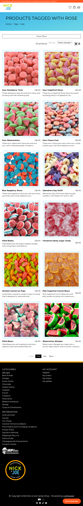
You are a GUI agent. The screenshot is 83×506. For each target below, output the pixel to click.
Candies (5, 378)
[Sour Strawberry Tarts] (21, 69)
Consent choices (9, 444)
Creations (6, 396)
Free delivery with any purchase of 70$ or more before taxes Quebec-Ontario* (29, 1)
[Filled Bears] (21, 320)
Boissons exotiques (10, 402)
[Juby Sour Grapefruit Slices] (62, 69)
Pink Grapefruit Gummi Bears (56, 291)
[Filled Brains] (21, 219)
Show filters (41, 36)
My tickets (47, 378)
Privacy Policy (8, 430)
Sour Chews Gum (51, 140)
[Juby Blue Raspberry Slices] (21, 169)
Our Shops (6, 421)
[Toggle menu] (79, 7)
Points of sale (8, 438)
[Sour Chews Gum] (62, 119)
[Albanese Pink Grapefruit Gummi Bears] (62, 270)
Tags (16, 24)
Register (46, 373)
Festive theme (8, 387)
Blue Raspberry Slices (12, 190)
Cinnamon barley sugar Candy (57, 241)
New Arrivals (7, 375)
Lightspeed (68, 496)
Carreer (5, 418)
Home (9, 24)
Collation (6, 390)
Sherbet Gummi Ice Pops (13, 291)
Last (44, 356)
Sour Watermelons (11, 140)
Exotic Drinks (7, 381)
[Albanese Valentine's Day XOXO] (62, 169)
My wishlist (47, 381)
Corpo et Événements (11, 407)
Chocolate (6, 384)
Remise (5, 405)
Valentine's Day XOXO (53, 190)
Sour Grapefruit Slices (53, 90)
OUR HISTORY (8, 415)
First (38, 356)
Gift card (6, 373)
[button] (72, 501)
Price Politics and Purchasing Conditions (19, 427)
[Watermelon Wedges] (62, 320)
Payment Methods (10, 433)
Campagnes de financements (15, 441)
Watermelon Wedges (53, 341)
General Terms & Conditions (14, 424)
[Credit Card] (39, 499)
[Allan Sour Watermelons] (21, 119)
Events (5, 393)
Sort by (52, 43)
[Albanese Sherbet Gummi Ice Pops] (21, 270)
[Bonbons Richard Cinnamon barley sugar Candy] (62, 219)
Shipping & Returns (10, 435)
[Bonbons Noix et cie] (41, 470)
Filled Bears (7, 341)
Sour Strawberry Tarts (12, 90)
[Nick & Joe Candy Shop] (8, 7)
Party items (7, 399)
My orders (47, 375)
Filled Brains (8, 241)
